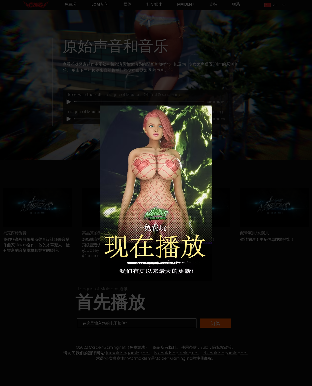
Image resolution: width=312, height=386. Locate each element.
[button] (204, 113)
